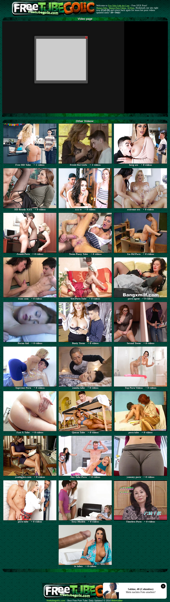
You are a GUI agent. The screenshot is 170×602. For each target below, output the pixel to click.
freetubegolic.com (56, 601)
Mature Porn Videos (117, 8)
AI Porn (130, 8)
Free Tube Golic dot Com (118, 5)
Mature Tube (101, 8)
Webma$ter (117, 601)
